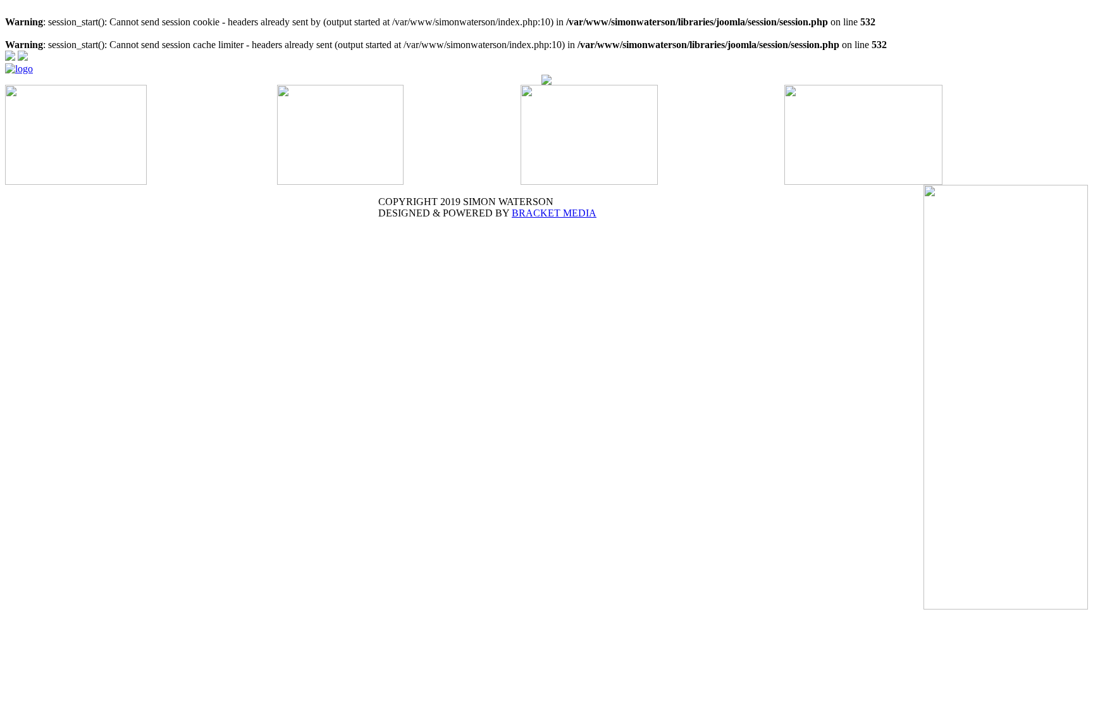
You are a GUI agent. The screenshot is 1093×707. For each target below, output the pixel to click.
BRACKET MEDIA (554, 213)
